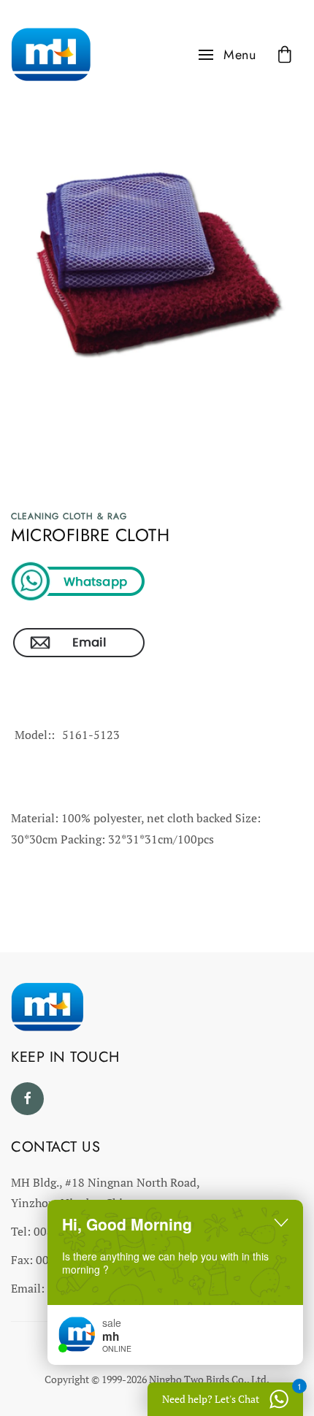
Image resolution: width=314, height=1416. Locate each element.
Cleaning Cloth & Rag (69, 516)
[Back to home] (51, 55)
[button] (227, 54)
